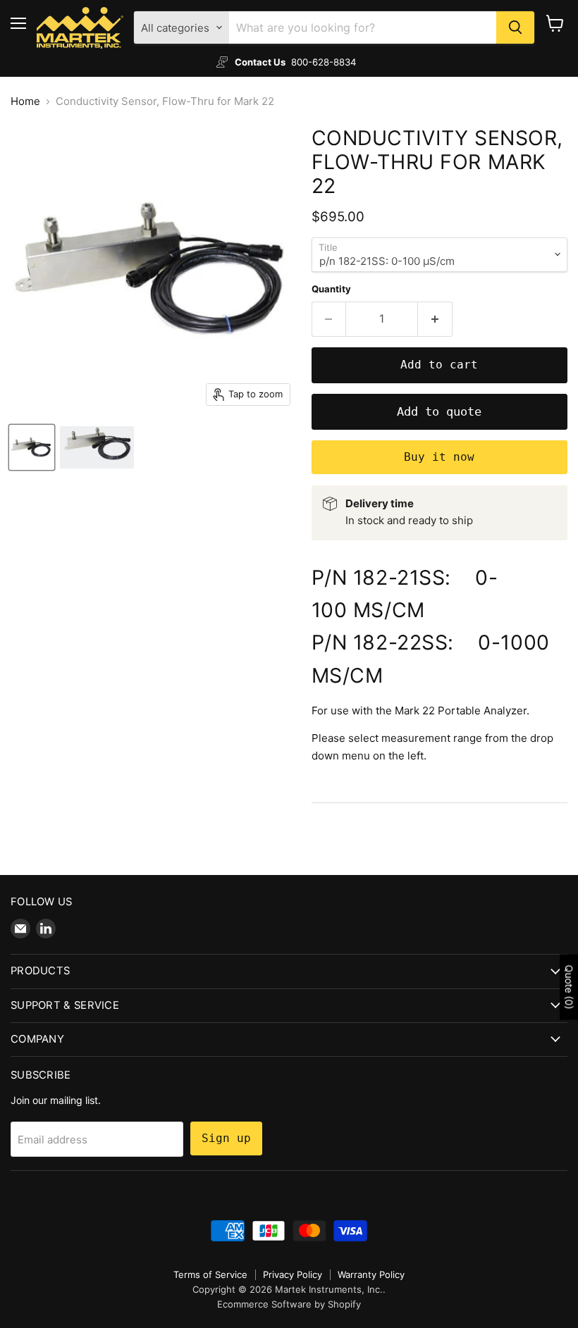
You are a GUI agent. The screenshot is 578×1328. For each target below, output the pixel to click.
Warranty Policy (371, 1274)
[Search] (515, 27)
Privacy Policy (292, 1274)
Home (25, 101)
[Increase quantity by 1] (435, 319)
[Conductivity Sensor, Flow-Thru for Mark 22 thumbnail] (31, 447)
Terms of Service (210, 1274)
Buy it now (439, 457)
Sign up (226, 1138)
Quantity (331, 289)
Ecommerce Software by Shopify (289, 1304)
